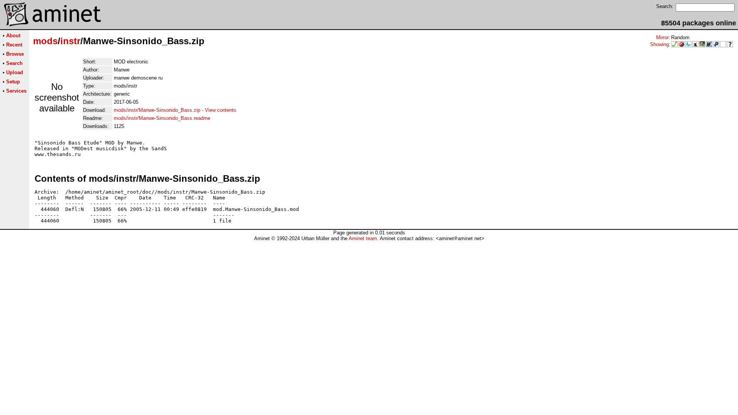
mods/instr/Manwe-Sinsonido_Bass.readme (162, 118)
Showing (659, 44)
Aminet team (363, 238)
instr (70, 41)
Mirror (662, 37)
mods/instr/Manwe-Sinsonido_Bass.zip (157, 110)
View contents (220, 110)
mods (45, 41)
